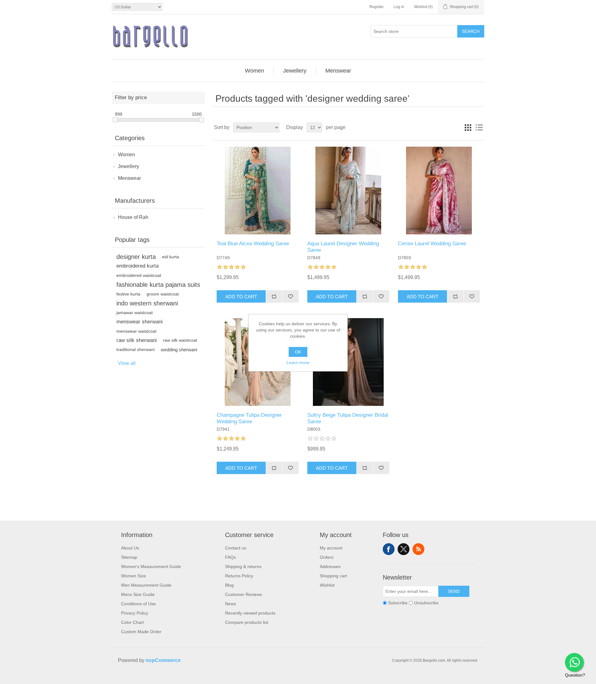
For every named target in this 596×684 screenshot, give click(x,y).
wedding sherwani (179, 349)
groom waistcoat (163, 293)
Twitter (403, 549)
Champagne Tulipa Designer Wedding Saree (249, 418)
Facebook (389, 549)
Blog (229, 585)
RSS (418, 549)
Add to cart (241, 296)
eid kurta (170, 256)
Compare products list (246, 622)
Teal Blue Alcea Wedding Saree (253, 244)
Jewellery (128, 166)
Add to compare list (274, 296)
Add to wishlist (290, 296)
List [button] (479, 127)
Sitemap (129, 557)
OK (298, 351)
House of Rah (133, 217)
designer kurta (136, 256)
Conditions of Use (138, 603)
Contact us (235, 547)
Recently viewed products (250, 613)
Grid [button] (468, 127)
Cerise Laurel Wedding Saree (432, 244)
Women (126, 154)
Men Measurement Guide (146, 585)
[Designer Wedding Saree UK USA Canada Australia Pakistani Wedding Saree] (257, 190)
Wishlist (327, 585)
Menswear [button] (338, 71)
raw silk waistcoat (180, 340)
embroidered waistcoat (138, 275)
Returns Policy (239, 575)
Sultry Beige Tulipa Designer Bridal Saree (347, 418)
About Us (130, 547)
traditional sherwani (135, 349)
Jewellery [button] (294, 71)
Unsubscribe (426, 603)
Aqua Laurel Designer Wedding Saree (343, 247)
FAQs (230, 557)
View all (127, 363)
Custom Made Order (141, 631)
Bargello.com (288, 678)
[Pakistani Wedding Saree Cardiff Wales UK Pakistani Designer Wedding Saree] (439, 190)
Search (471, 31)
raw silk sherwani (136, 340)
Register (376, 7)
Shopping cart (333, 575)
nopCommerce (163, 660)
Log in (399, 7)
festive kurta (128, 293)
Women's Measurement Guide (151, 566)
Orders (326, 557)
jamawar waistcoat (134, 312)
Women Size (133, 575)
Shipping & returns (243, 566)
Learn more (298, 362)
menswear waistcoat (136, 331)
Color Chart (132, 622)
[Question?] (574, 662)
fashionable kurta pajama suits (158, 284)
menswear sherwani (139, 322)
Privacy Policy (134, 613)
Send (454, 591)
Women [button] (254, 71)
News (230, 603)
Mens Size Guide (138, 594)
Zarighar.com (320, 678)
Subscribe (398, 603)
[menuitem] (255, 70)
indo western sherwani (147, 303)
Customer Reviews (243, 594)
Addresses (330, 566)
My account (331, 547)
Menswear (129, 178)
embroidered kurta (137, 266)
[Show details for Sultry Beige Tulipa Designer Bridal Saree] (348, 362)
